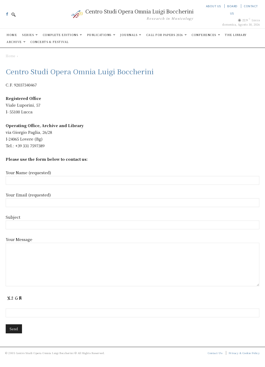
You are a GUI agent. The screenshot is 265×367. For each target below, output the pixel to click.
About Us (213, 6)
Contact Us (215, 353)
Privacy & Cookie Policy (244, 353)
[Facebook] (7, 12)
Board (232, 6)
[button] (13, 14)
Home (10, 56)
